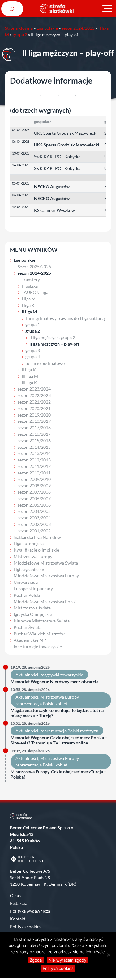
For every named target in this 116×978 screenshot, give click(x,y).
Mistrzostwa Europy (33, 556)
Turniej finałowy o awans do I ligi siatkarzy (65, 318)
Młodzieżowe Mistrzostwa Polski (45, 601)
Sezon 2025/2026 (34, 266)
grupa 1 (32, 324)
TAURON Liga (35, 292)
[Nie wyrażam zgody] (108, 955)
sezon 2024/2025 (78, 28)
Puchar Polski (27, 595)
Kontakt (17, 918)
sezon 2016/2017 (34, 434)
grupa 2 (20, 34)
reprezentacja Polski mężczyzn (69, 730)
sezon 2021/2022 (34, 401)
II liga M (29, 311)
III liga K (29, 382)
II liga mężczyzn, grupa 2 (52, 337)
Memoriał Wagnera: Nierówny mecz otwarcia (54, 681)
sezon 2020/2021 (34, 408)
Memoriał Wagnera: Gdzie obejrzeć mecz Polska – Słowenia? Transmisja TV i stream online (59, 740)
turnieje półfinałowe (45, 363)
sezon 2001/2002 (34, 530)
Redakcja (18, 903)
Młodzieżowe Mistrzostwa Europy (46, 575)
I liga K (28, 305)
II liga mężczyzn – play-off (54, 344)
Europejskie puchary (33, 588)
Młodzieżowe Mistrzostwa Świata (46, 562)
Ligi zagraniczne (29, 569)
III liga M (30, 376)
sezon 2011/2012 (34, 466)
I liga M (29, 298)
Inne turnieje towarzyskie (38, 646)
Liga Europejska (29, 543)
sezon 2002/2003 (34, 524)
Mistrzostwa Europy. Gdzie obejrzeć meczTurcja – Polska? (58, 774)
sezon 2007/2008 (34, 492)
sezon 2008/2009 (34, 485)
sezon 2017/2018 (34, 427)
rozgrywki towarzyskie (61, 674)
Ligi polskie (47, 28)
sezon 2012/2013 (34, 459)
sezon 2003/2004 (34, 517)
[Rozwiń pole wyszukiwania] (12, 8)
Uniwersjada (26, 582)
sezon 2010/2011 (34, 472)
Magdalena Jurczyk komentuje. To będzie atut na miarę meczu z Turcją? (57, 713)
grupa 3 (32, 350)
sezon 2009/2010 (34, 479)
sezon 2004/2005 (34, 511)
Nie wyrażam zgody (67, 960)
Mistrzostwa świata (32, 607)
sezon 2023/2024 (34, 388)
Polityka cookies (25, 926)
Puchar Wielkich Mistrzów (39, 633)
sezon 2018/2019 (34, 421)
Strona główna (19, 28)
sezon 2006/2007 (34, 498)
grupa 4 (32, 356)
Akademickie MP (30, 640)
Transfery (31, 279)
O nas (15, 895)
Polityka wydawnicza (30, 911)
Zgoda (36, 960)
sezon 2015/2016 (34, 440)
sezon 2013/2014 (34, 453)
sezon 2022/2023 (34, 395)
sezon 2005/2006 (34, 505)
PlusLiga (30, 286)
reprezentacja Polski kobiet (41, 703)
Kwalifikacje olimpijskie (36, 549)
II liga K (29, 369)
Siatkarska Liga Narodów (37, 537)
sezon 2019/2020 (34, 414)
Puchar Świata (27, 627)
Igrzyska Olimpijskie (33, 614)
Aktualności (26, 674)
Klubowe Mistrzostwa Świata (42, 620)
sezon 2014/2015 (34, 447)
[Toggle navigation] (107, 8)
